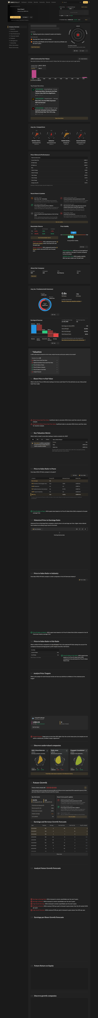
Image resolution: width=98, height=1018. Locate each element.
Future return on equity (37, 846)
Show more (33, 276)
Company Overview (14, 27)
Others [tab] (47, 451)
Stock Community (13, 47)
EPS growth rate (48, 837)
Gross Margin (65, 328)
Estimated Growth (66, 644)
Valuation (12, 29)
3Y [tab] (82, 540)
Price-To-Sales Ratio (43, 457)
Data (83, 930)
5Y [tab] (85, 540)
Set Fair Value (36, 762)
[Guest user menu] (89, 2)
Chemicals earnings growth (38, 840)
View (86, 19)
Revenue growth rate (36, 843)
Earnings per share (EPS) (68, 326)
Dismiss (52, 425)
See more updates (59, 221)
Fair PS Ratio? (55, 680)
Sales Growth (85, 491)
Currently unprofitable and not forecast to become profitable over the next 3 (50, 42)
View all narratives (59, 118)
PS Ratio (76, 454)
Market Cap (77, 644)
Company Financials (19, 20)
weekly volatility (81, 256)
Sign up (85, 2)
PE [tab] (42, 451)
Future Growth (13, 31)
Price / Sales (52, 644)
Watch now (46, 425)
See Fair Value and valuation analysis (71, 301)
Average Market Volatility (72, 240)
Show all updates (72, 852)
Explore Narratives (35, 415)
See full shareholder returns (44, 237)
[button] (74, 7)
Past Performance (14, 33)
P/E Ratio (78, 296)
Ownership (12, 43)
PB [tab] (37, 451)
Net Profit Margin (66, 331)
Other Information (13, 45)
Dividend (12, 38)
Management (13, 40)
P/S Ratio (64, 296)
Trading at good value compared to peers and (47, 34)
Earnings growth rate (37, 837)
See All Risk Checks (35, 47)
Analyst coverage (36, 849)
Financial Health (14, 36)
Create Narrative (84, 58)
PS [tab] (33, 451)
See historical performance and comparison (73, 340)
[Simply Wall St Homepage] (14, 2)
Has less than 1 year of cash (42, 39)
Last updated (35, 851)
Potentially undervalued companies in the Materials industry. (59, 809)
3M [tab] (77, 540)
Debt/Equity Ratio (66, 334)
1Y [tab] (79, 540)
